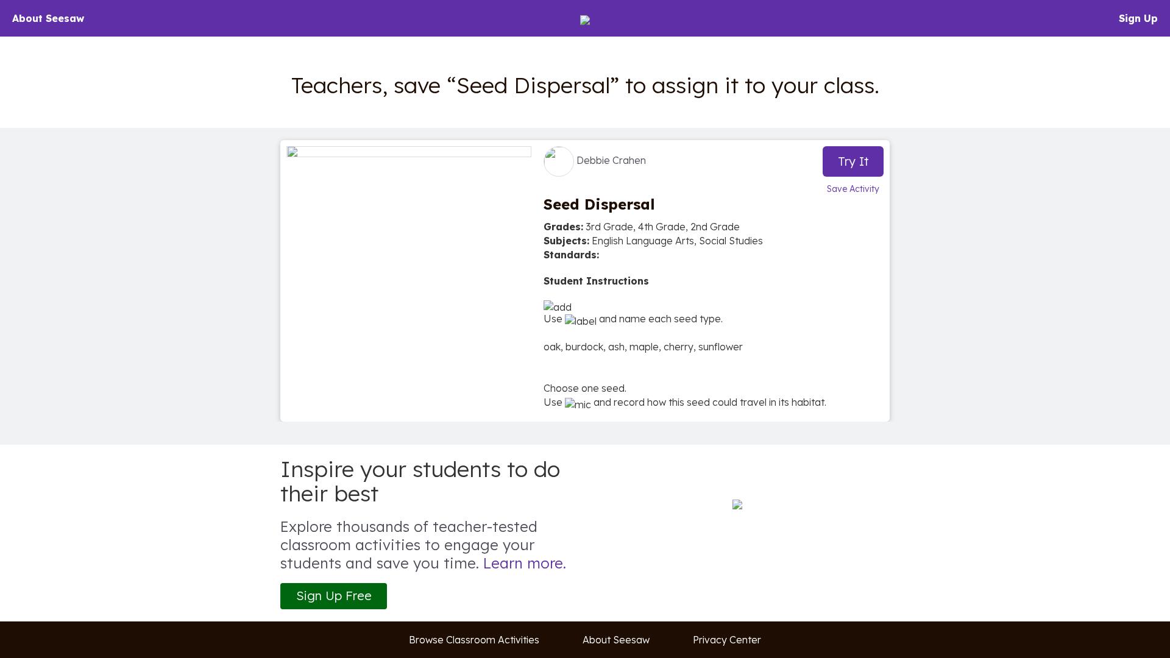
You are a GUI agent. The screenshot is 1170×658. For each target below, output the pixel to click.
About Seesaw (48, 18)
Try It (853, 161)
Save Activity (853, 188)
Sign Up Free (334, 595)
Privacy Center (727, 640)
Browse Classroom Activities (474, 640)
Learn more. (524, 563)
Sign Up (1138, 18)
